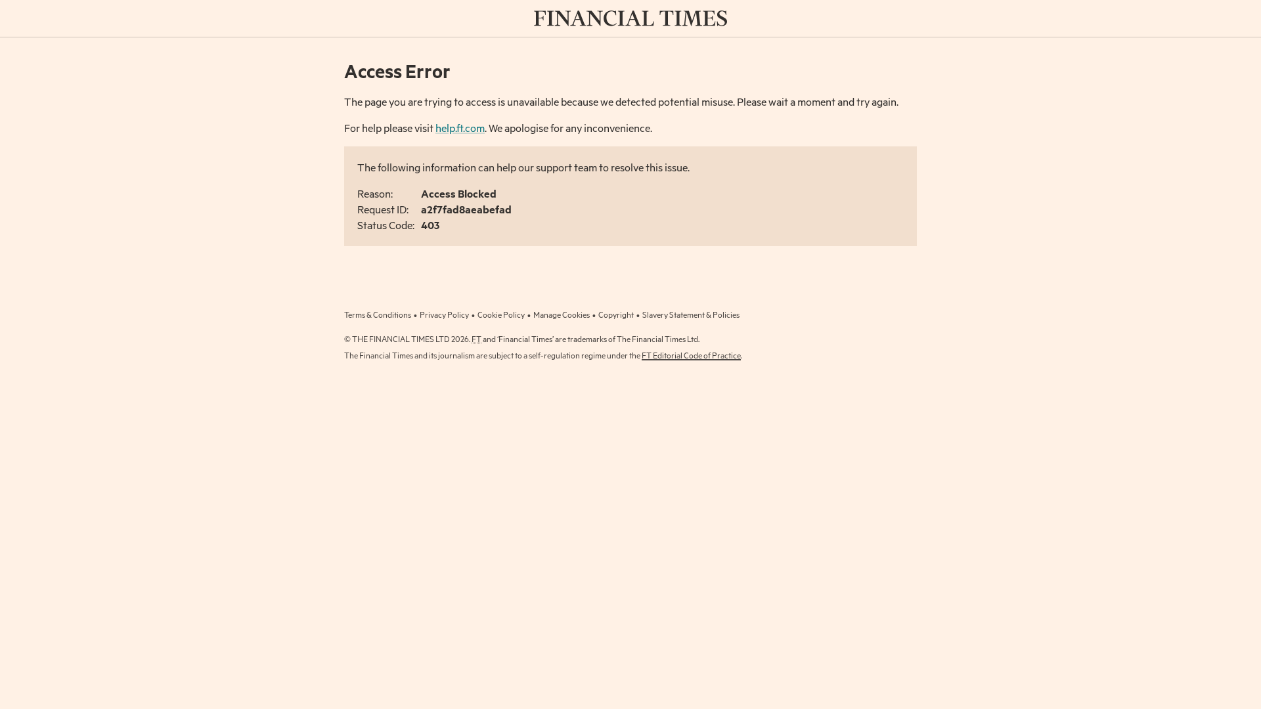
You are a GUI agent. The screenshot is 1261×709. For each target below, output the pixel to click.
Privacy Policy (444, 314)
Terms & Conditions (377, 314)
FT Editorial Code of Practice (691, 355)
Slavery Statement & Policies (691, 314)
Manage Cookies (561, 314)
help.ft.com (460, 127)
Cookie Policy (501, 314)
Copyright (616, 314)
